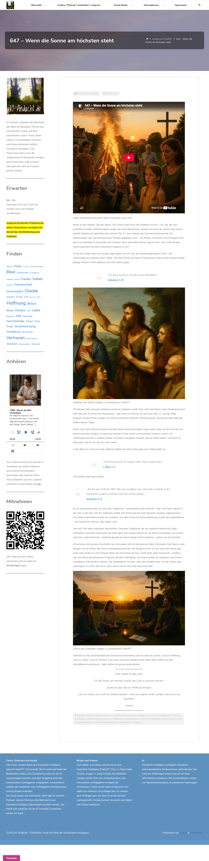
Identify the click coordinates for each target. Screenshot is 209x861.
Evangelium (34, 272)
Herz (38, 297)
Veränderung (31, 338)
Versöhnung (27, 332)
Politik (37, 321)
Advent (9, 266)
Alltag (17, 266)
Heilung (32, 297)
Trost (9, 326)
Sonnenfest (125, 722)
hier (39, 484)
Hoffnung (80, 719)
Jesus (31, 303)
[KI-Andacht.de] (10, 5)
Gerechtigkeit (14, 291)
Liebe (36, 310)
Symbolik (137, 722)
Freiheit (9, 279)
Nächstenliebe (15, 321)
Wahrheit (11, 344)
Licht (144, 719)
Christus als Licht (147, 715)
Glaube (31, 291)
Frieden (26, 279)
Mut (18, 316)
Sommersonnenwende (105, 722)
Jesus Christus (16, 310)
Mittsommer (154, 719)
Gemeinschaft (23, 285)
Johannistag (116, 719)
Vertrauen (15, 338)
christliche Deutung (125, 715)
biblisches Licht (104, 715)
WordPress (196, 832)
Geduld (9, 285)
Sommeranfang (84, 722)
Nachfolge (27, 316)
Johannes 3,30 (115, 279)
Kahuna (183, 832)
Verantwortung (25, 326)
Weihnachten (24, 344)
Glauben (10, 296)
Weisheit (35, 344)
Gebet (38, 278)
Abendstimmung (85, 715)
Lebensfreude (132, 719)
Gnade (19, 296)
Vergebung (13, 331)
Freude (16, 279)
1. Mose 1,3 (109, 466)
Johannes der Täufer (98, 719)
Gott (26, 297)
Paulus (29, 321)
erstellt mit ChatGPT (162, 38)
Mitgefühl (10, 316)
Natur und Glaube (172, 719)
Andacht (25, 266)
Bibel (10, 272)
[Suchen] (199, 5)
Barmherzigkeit (36, 266)
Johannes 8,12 (94, 498)
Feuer (176, 715)
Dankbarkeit (165, 715)
